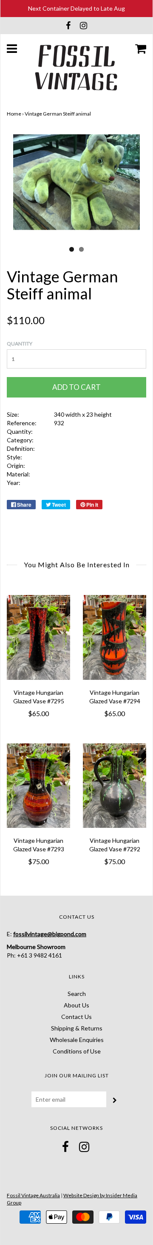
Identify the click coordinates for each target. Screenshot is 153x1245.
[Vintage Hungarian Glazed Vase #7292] (114, 785)
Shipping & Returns (76, 1028)
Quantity (19, 343)
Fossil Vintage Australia (33, 1195)
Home (14, 113)
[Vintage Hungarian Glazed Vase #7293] (38, 785)
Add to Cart (76, 387)
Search (77, 993)
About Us (76, 1005)
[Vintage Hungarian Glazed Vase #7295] (38, 637)
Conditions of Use (77, 1051)
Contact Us (76, 1016)
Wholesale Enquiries (77, 1039)
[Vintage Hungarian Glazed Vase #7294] (114, 637)
